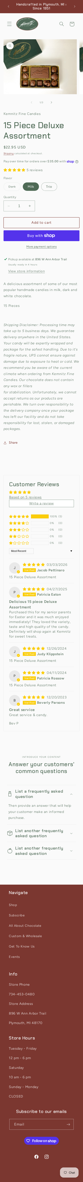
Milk (31, 187)
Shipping (9, 153)
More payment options (41, 246)
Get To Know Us (22, 946)
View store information (26, 271)
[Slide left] (31, 102)
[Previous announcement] (8, 6)
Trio (49, 187)
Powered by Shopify (61, 1179)
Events (14, 957)
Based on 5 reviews (25, 497)
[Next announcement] (74, 6)
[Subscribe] (68, 1124)
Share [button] (13, 443)
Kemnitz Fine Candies (33, 1179)
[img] (34, 565)
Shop (13, 905)
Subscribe (17, 915)
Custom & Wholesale (25, 936)
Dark (14, 187)
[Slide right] (51, 102)
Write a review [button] (41, 503)
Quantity (10, 197)
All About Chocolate (25, 926)
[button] (9, 24)
